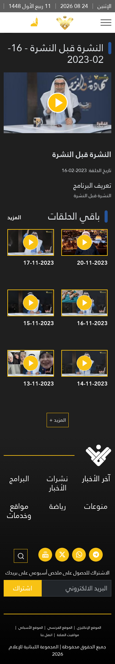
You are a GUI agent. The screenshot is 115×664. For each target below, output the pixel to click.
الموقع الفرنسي (60, 627)
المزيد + (57, 420)
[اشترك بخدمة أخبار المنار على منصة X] (62, 555)
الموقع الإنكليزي (89, 627)
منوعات (96, 506)
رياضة (57, 506)
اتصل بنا (46, 634)
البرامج (19, 478)
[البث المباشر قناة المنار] (45, 555)
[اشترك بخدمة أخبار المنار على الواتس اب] (79, 555)
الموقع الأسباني (30, 627)
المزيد (14, 217)
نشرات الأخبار (57, 483)
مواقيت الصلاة (68, 634)
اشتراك (22, 588)
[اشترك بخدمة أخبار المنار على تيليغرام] (96, 555)
